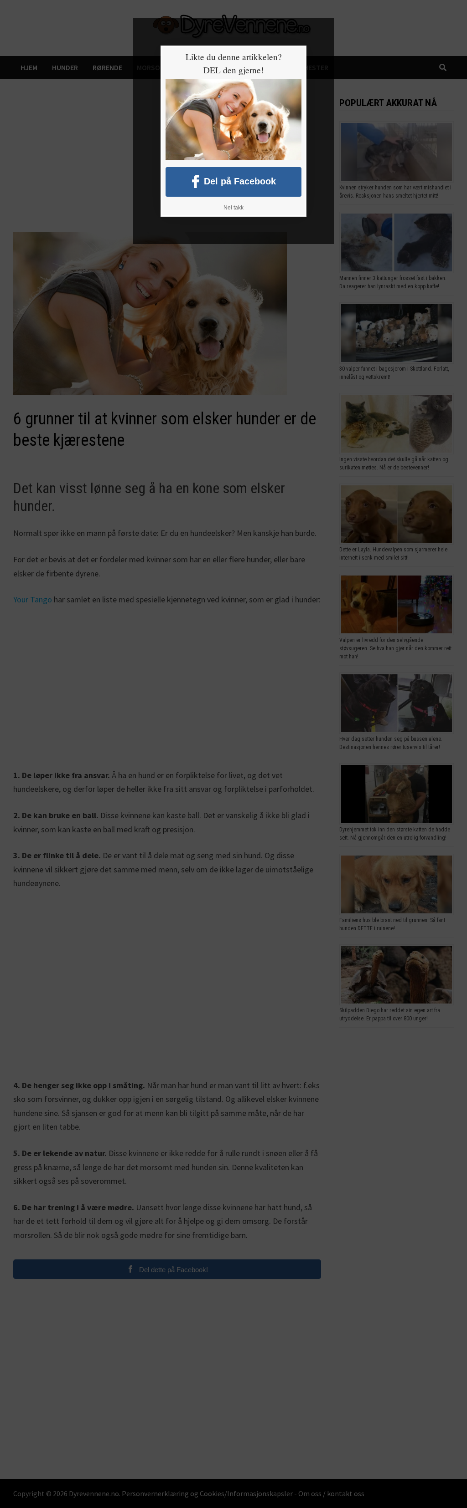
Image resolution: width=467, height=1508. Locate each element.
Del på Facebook (240, 181)
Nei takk (233, 207)
